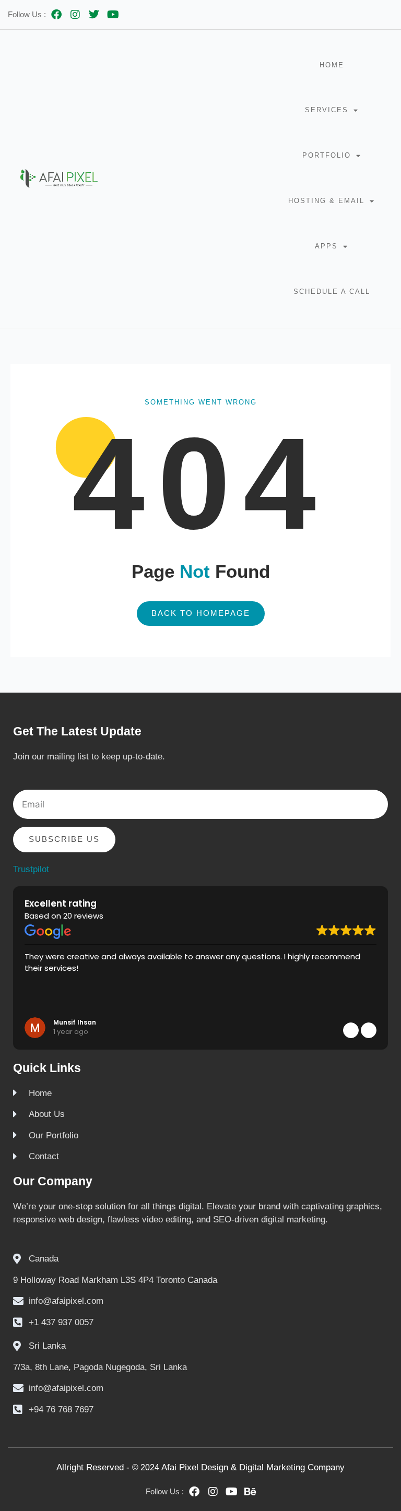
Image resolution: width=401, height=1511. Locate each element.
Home (332, 65)
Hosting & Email (326, 201)
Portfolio (326, 155)
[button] (368, 1030)
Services (326, 110)
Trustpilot (31, 869)
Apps (326, 246)
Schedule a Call (331, 291)
